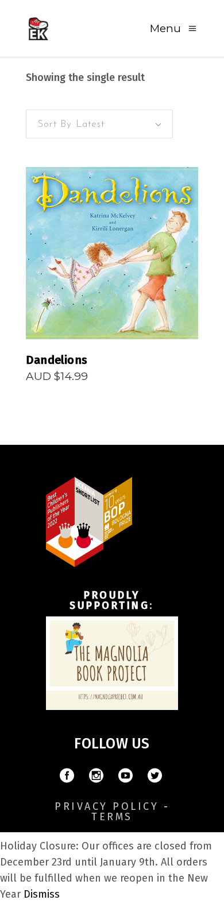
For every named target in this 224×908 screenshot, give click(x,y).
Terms (112, 816)
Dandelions (56, 360)
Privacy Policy (107, 806)
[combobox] (99, 124)
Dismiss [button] (42, 894)
